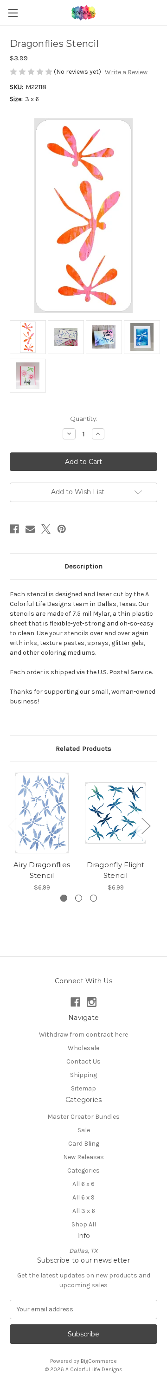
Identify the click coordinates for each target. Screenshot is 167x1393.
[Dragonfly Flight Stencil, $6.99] (115, 813)
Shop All (83, 1224)
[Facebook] (14, 528)
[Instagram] (91, 1002)
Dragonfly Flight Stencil (116, 870)
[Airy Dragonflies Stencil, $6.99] (41, 813)
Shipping (83, 1075)
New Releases (83, 1157)
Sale (83, 1130)
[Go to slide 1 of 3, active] (63, 898)
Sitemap (83, 1088)
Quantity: (83, 418)
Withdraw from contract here (83, 1034)
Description (83, 566)
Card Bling (83, 1144)
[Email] (30, 528)
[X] (46, 528)
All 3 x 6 (83, 1211)
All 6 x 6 (83, 1184)
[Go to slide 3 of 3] (93, 898)
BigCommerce (99, 1361)
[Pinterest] (61, 528)
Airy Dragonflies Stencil (41, 870)
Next (145, 826)
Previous (12, 826)
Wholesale (83, 1048)
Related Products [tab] (83, 748)
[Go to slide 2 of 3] (78, 898)
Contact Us (83, 1061)
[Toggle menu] (13, 13)
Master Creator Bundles (83, 1117)
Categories (83, 1170)
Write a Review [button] (126, 72)
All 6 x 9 (83, 1197)
